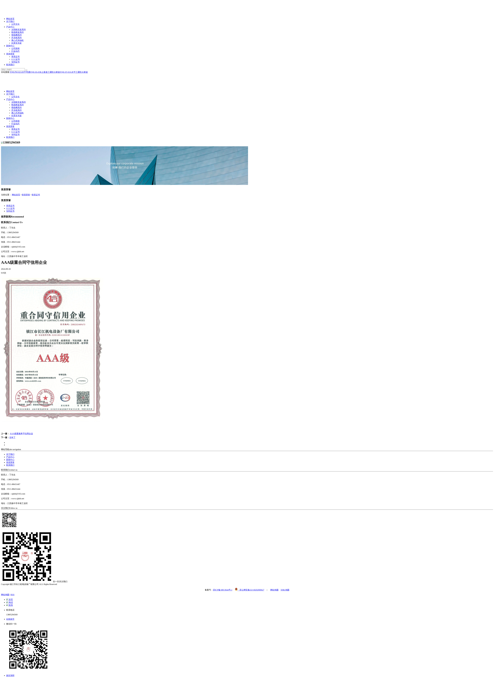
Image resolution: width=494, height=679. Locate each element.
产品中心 (10, 27)
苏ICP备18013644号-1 (222, 590)
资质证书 (15, 56)
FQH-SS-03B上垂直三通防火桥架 (45, 72)
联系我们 (10, 65)
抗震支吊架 (16, 43)
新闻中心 (10, 46)
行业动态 (15, 51)
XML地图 (285, 590)
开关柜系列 (16, 38)
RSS (12, 595)
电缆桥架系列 (17, 32)
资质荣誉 (10, 54)
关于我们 (10, 21)
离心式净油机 (17, 40)
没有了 (12, 437)
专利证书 (15, 62)
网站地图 (274, 590)
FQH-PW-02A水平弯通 (20, 72)
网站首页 (10, 19)
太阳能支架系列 (18, 29)
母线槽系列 (16, 35)
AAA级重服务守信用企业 (21, 433)
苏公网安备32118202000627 (250, 590)
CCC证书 (15, 59)
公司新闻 (15, 48)
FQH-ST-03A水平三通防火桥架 (74, 72)
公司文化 (15, 24)
